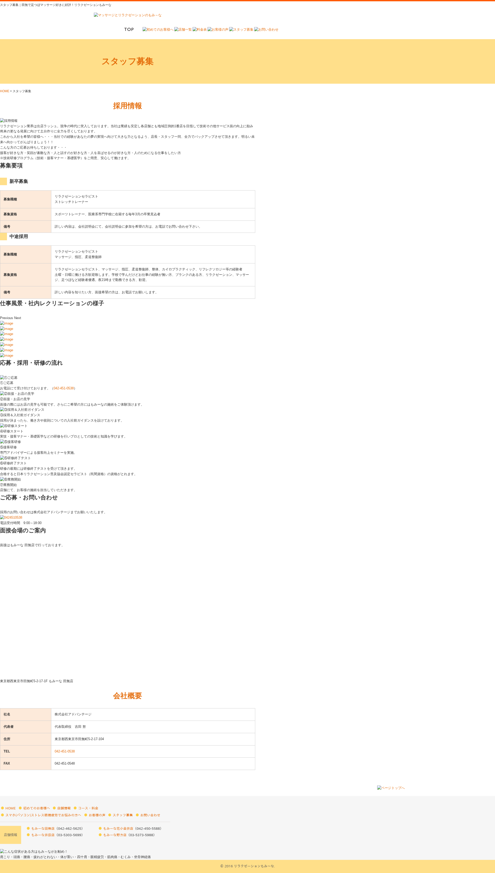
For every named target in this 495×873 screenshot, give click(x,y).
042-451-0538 (64, 388)
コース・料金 (88, 808)
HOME (4, 91)
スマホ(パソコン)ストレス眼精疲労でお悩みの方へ (43, 815)
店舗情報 (64, 808)
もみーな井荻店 (43, 835)
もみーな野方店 (115, 835)
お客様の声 (97, 815)
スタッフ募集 (123, 815)
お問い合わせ (150, 815)
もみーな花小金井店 (118, 828)
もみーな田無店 (43, 828)
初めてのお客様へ (36, 808)
